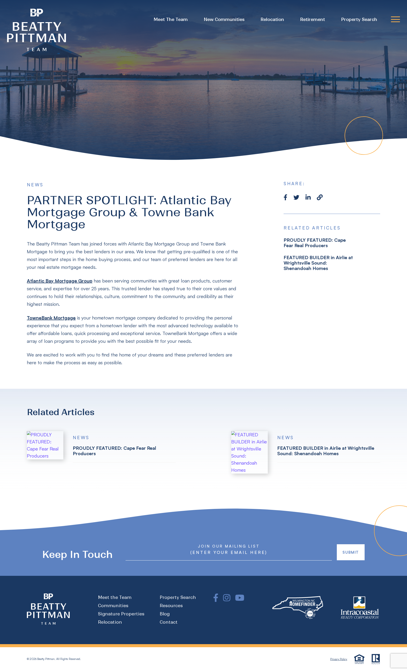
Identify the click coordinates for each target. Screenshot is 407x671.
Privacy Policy (338, 659)
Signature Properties (121, 614)
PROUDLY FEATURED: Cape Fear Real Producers (315, 242)
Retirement (312, 19)
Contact (169, 622)
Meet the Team (171, 19)
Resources (171, 605)
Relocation (272, 19)
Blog (165, 614)
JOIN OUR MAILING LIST (229, 546)
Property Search (359, 19)
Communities (113, 605)
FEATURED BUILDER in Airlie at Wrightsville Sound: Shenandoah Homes (318, 262)
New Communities (224, 19)
